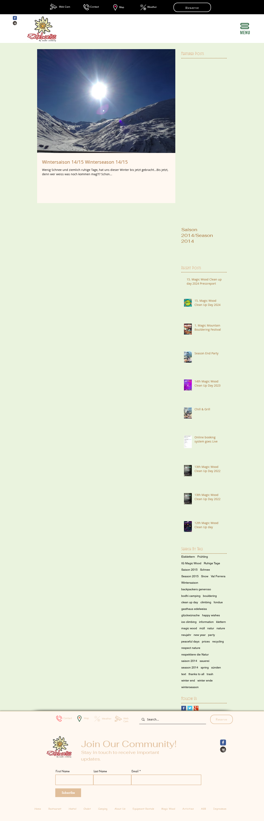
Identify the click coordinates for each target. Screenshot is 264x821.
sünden (216, 667)
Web (62, 6)
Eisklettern (188, 556)
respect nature (190, 647)
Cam (67, 6)
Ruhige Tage (212, 563)
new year (200, 634)
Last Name (100, 771)
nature (221, 628)
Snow (204, 576)
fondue (218, 602)
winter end (188, 680)
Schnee (205, 569)
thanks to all (196, 674)
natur (210, 628)
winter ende (205, 680)
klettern (221, 621)
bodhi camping (190, 595)
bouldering (210, 595)
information (206, 621)
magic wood (189, 628)
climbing (205, 602)
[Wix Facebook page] (15, 18)
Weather (152, 7)
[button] (244, 26)
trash (210, 674)
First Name (63, 771)
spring (205, 667)
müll (202, 628)
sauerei (204, 660)
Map (121, 7)
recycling (218, 641)
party (211, 634)
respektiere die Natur (195, 654)
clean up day (189, 602)
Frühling (202, 556)
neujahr (186, 634)
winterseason (190, 687)
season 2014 (189, 667)
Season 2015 (190, 576)
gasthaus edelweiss (194, 608)
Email (135, 771)
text (183, 674)
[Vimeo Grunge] (15, 23)
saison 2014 (189, 660)
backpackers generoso (196, 589)
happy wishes (211, 615)
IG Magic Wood (191, 563)
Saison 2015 (189, 569)
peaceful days (190, 641)
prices (206, 641)
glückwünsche (190, 615)
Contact (94, 6)
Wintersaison (189, 582)
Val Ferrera (218, 576)
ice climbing (189, 621)
